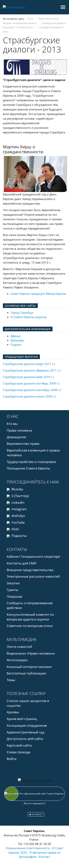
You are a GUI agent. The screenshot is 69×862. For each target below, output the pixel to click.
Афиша (15, 336)
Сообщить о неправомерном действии (30, 605)
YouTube (18, 522)
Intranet (37, 814)
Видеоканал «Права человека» (31, 653)
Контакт (44, 857)
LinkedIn (17, 502)
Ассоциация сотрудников (27, 725)
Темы (11, 680)
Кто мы (12, 423)
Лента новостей (19, 646)
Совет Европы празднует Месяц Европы (38, 293)
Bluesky (17, 489)
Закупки (13, 583)
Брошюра (17, 340)
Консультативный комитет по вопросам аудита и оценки (30, 616)
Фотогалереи (17, 660)
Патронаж (14, 596)
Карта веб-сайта (19, 745)
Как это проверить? (34, 803)
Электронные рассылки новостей (33, 576)
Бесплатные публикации (26, 673)
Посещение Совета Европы (28, 468)
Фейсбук (18, 515)
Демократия (16, 437)
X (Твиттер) (20, 496)
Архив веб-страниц (22, 719)
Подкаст (16, 344)
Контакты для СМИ (21, 563)
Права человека (19, 430)
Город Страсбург (22, 312)
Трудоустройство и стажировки (31, 462)
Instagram (19, 509)
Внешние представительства (30, 570)
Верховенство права (23, 443)
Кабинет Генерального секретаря (33, 556)
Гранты (12, 590)
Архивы (13, 712)
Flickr (15, 529)
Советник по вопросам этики (30, 626)
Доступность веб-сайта (25, 738)
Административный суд (25, 732)
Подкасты (19, 535)
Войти (11, 759)
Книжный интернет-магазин (29, 666)
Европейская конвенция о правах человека (33, 452)
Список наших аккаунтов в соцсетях (28, 703)
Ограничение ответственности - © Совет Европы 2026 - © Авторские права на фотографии (34, 852)
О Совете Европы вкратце (29, 317)
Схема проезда (18, 752)
